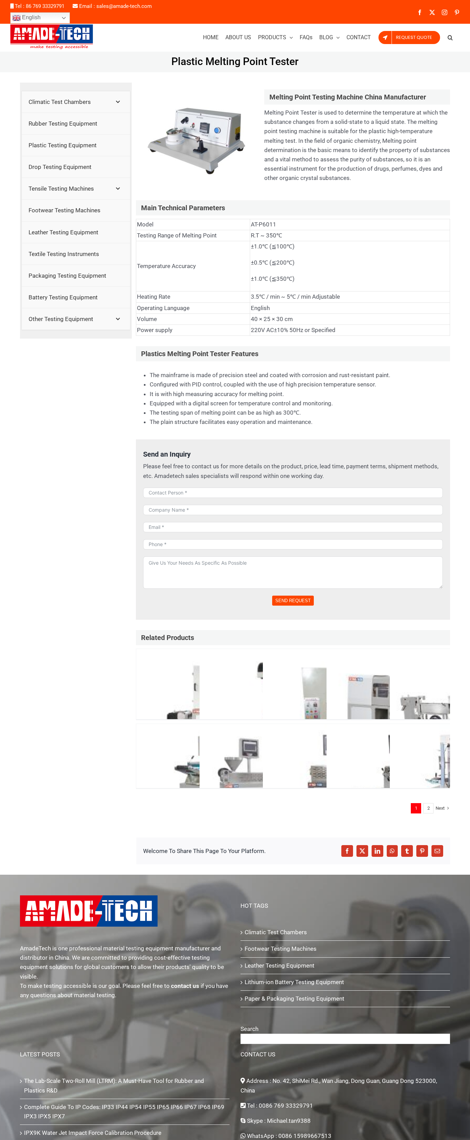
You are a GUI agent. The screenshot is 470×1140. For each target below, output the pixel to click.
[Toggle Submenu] (118, 102)
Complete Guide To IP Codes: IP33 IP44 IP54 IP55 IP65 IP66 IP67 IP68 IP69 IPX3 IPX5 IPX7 (124, 1112)
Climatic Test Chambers (276, 932)
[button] (450, 37)
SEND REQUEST (293, 600)
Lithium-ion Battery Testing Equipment (294, 982)
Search (249, 1028)
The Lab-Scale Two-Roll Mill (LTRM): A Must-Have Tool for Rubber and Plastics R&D (114, 1085)
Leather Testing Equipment (279, 965)
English (31, 17)
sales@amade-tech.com (124, 6)
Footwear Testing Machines (281, 948)
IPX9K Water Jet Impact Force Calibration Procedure (92, 1132)
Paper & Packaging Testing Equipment (294, 998)
